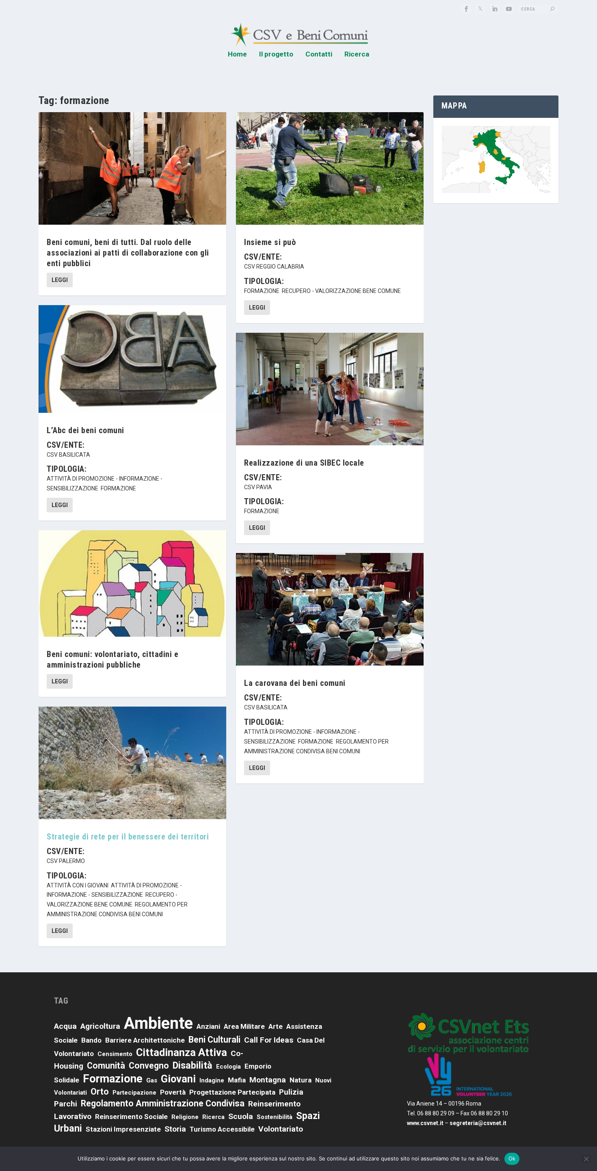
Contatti (318, 54)
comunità (106, 1065)
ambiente (158, 1023)
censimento (114, 1054)
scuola (240, 1116)
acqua (65, 1026)
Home (237, 54)
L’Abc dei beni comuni (85, 430)
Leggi (60, 280)
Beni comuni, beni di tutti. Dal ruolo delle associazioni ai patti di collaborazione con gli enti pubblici (128, 252)
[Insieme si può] (330, 168)
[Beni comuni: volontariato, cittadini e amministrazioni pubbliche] (132, 583)
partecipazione (134, 1092)
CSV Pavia (258, 487)
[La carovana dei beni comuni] (330, 609)
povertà (173, 1092)
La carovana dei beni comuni (295, 683)
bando (91, 1040)
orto (100, 1091)
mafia (237, 1080)
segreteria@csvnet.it (478, 1123)
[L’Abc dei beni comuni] (132, 358)
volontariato (280, 1129)
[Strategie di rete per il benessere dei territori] (132, 763)
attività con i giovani (77, 885)
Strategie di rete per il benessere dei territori (128, 836)
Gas (151, 1080)
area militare (244, 1026)
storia (175, 1129)
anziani (208, 1026)
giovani (178, 1079)
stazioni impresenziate (123, 1129)
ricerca (213, 1117)
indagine (211, 1080)
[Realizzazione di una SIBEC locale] (330, 389)
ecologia (228, 1066)
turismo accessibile (222, 1129)
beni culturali (214, 1039)
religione (185, 1117)
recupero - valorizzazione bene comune (341, 291)
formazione (118, 488)
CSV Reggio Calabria (274, 266)
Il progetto (276, 54)
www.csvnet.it (425, 1123)
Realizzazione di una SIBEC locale (304, 463)
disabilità (192, 1065)
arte (275, 1026)
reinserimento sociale (131, 1116)
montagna (267, 1079)
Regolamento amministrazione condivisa (162, 1103)
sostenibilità (274, 1117)
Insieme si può (270, 242)
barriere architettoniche (145, 1040)
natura (300, 1080)
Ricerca (356, 54)
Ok (512, 1158)
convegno (149, 1065)
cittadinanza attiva (181, 1052)
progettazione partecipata (232, 1092)
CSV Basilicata (68, 454)
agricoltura (100, 1026)
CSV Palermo (66, 861)
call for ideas (268, 1040)
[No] (586, 1159)
